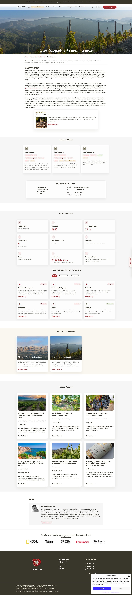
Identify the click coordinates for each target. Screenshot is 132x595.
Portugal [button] (69, 7)
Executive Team (63, 564)
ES (100, 7)
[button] (129, 575)
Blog (60, 566)
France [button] (61, 7)
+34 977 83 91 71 (79, 190)
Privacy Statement (115, 592)
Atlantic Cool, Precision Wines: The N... (96, 2)
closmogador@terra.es (81, 187)
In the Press (62, 563)
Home (26, 57)
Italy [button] (54, 7)
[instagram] (92, 573)
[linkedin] (95, 573)
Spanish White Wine (64, 419)
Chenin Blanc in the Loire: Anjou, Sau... (51, 2)
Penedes (27, 421)
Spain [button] (47, 7)
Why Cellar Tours (63, 561)
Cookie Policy (105, 592)
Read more (46, 522)
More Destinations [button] (81, 7)
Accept (102, 588)
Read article (22, 436)
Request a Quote (110, 7)
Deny (120, 588)
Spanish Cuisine (23, 469)
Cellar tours (21, 7)
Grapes (55, 419)
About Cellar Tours (64, 559)
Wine (44, 421)
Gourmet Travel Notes (33, 2)
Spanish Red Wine (36, 421)
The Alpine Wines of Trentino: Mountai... (73, 2)
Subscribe (61, 568)
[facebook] (86, 573)
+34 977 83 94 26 (79, 192)
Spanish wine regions (31, 89)
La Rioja (44, 89)
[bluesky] (89, 573)
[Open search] (92, 7)
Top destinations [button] (36, 7)
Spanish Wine (56, 467)
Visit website (78, 195)
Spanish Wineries (40, 57)
